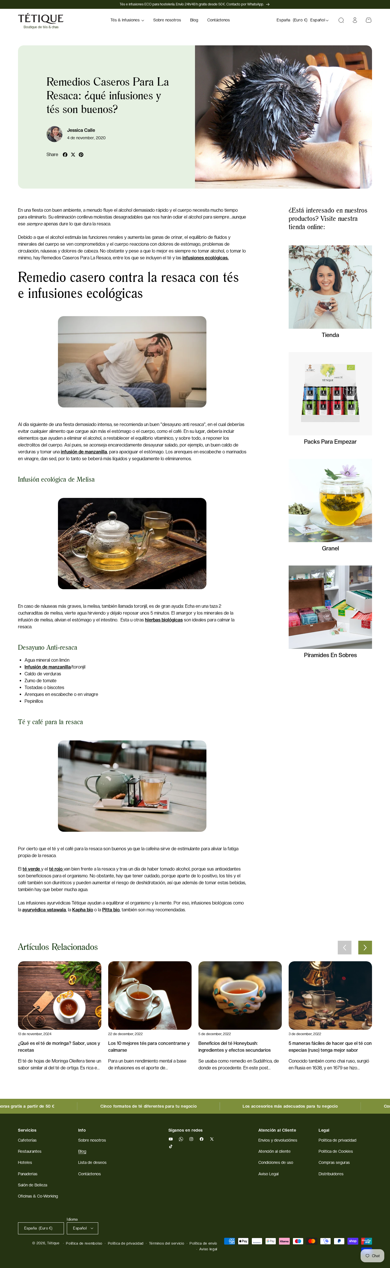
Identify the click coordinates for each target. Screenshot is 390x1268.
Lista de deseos (92, 1162)
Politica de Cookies (336, 1151)
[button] (127, 20)
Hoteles (25, 1162)
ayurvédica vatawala (44, 909)
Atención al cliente (274, 1151)
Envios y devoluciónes (277, 1140)
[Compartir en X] (73, 154)
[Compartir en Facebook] (65, 154)
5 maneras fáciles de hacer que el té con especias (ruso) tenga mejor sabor (330, 1047)
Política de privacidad (126, 1243)
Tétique (53, 1243)
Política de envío (203, 1243)
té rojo (56, 869)
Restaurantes (29, 1151)
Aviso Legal (268, 1174)
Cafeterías (27, 1140)
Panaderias (27, 1174)
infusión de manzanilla (84, 452)
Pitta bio (111, 909)
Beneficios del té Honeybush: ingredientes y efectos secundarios (234, 1047)
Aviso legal (208, 1249)
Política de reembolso (84, 1243)
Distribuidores (331, 1174)
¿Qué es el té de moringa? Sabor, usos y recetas (59, 1047)
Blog (82, 1151)
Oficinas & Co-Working (38, 1196)
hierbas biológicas (164, 620)
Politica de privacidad (337, 1140)
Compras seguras (334, 1162)
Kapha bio (82, 909)
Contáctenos (89, 1174)
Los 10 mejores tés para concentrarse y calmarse (149, 1047)
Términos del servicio (166, 1243)
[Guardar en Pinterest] (81, 154)
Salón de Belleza (32, 1185)
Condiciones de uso (275, 1162)
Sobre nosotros (92, 1140)
